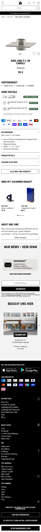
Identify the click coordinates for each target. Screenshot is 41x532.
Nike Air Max (6, 476)
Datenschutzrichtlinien (13, 295)
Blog (3, 417)
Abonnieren (20, 289)
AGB (3, 428)
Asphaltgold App (7, 458)
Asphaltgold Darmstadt (10, 409)
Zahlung (4, 451)
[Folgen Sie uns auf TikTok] (38, 425)
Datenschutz (6, 436)
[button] (39, 53)
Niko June (16, 60)
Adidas (4, 486)
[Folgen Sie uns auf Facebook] (38, 450)
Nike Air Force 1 (7, 466)
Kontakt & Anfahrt (8, 404)
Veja (2, 499)
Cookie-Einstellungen (9, 433)
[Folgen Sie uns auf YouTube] (38, 476)
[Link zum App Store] (9, 370)
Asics (3, 489)
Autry (3, 492)
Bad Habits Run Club (9, 412)
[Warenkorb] (38, 3)
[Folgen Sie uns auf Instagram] (38, 399)
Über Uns (4, 402)
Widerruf (4, 431)
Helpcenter (5, 446)
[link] (20, 2)
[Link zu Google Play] (29, 370)
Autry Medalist (7, 479)
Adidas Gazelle (7, 471)
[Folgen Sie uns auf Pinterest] (39, 502)
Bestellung (5, 448)
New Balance (6, 497)
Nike (3, 494)
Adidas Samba (6, 469)
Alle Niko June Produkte (20, 172)
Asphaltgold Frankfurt (9, 407)
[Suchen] (37, 8)
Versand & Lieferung (9, 453)
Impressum (5, 438)
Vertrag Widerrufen (20, 515)
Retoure (4, 456)
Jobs (3, 414)
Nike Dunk (5, 474)
